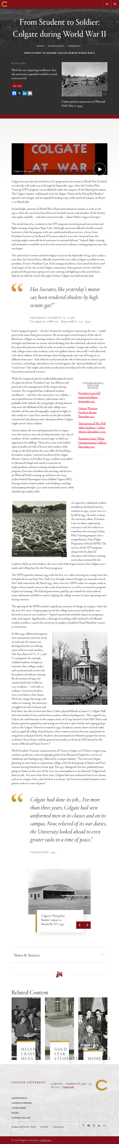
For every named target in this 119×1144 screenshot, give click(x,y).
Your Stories (19, 1108)
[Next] (87, 925)
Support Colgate (21, 1118)
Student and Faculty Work (24, 1126)
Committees (58, 1126)
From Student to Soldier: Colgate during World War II (59, 52)
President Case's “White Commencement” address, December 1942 (92, 442)
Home (40, 45)
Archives (44, 1126)
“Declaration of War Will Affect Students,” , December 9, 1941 (92, 427)
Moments (74, 45)
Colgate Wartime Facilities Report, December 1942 (87, 412)
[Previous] (79, 925)
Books (15, 1113)
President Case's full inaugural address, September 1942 (89, 397)
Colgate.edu (68, 1087)
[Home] (4, 4)
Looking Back (56, 45)
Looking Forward (21, 1103)
